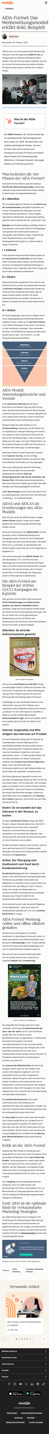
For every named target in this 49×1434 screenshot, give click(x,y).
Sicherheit (31, 1418)
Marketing (9, 9)
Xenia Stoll (13, 36)
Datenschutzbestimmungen (31, 1413)
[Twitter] (26, 1384)
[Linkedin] (32, 1384)
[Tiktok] (43, 1384)
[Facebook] (9, 1384)
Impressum (18, 1418)
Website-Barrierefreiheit (15, 1422)
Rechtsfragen (12, 1413)
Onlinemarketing (28, 1233)
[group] (24, 1313)
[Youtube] (20, 1384)
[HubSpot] (24, 1403)
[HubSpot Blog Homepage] (7, 3)
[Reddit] (38, 1384)
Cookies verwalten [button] (36, 1422)
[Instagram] (15, 1384)
